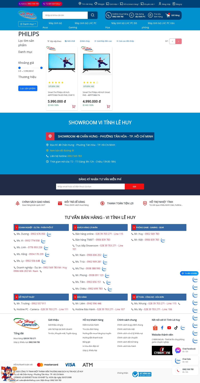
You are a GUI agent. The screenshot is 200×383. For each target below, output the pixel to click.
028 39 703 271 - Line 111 (54, 309)
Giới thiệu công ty (55, 325)
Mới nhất (71, 41)
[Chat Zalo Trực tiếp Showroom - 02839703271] (195, 295)
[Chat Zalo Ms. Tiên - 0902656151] (195, 333)
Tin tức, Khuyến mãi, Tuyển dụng (62, 333)
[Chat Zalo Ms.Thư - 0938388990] (195, 317)
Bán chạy (86, 41)
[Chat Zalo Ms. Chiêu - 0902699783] (195, 340)
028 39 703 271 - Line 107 (111, 309)
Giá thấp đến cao (104, 41)
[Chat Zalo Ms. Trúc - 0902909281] (195, 310)
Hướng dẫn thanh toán (93, 337)
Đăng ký (178, 4)
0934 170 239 (36, 254)
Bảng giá (100, 4)
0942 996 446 (94, 303)
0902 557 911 (39, 303)
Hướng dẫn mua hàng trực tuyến (97, 333)
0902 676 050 (38, 234)
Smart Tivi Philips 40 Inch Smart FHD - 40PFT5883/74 (96, 93)
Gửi (134, 186)
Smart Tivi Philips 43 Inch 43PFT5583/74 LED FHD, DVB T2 (61, 93)
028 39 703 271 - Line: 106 (158, 309)
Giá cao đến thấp (126, 41)
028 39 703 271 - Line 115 (109, 233)
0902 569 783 (33, 3)
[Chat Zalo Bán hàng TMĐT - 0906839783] (195, 287)
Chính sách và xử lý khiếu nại (130, 333)
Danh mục (25, 52)
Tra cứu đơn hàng (90, 329)
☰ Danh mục (27, 24)
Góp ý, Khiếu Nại (90, 350)
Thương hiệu (27, 77)
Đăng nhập (166, 4)
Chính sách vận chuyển (127, 337)
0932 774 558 (32, 240)
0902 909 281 (94, 261)
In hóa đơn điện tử (91, 346)
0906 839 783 (103, 239)
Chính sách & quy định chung (130, 325)
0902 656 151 (94, 282)
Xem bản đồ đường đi (62, 150)
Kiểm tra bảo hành (91, 325)
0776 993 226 (35, 247)
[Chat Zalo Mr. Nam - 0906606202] (195, 302)
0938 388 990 (93, 268)
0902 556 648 (33, 261)
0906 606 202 (94, 255)
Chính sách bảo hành (126, 346)
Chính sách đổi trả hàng (127, 342)
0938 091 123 (96, 275)
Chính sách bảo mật (126, 329)
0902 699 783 (95, 288)
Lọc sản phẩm (27, 88)
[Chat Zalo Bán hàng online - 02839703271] (195, 279)
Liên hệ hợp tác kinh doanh (60, 329)
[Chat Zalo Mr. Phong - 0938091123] (195, 325)
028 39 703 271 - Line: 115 (162, 303)
